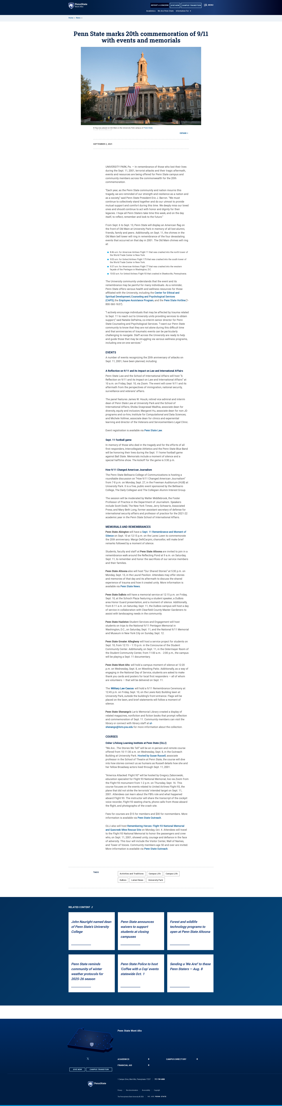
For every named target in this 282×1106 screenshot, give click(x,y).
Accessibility (146, 1090)
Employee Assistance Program (136, 300)
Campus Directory (176, 1059)
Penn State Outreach (149, 817)
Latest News (137, 880)
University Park (155, 880)
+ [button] (148, 1059)
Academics (151, 11)
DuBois (123, 880)
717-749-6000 (160, 1079)
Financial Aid (125, 1065)
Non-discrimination (132, 1090)
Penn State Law (153, 430)
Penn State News (130, 586)
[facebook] (76, 1059)
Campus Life (155, 873)
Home (71, 18)
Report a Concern (159, 5)
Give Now (175, 5)
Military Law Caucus (122, 688)
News (78, 18)
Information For (182, 11)
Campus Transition (191, 5)
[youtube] (98, 1059)
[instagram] (104, 1059)
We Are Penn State (166, 11)
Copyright (157, 1090)
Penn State (148, 128)
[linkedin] (82, 1059)
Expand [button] (183, 133)
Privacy (120, 1090)
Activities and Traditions (132, 873)
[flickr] (93, 1059)
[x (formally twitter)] (88, 1059)
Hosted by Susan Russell (152, 755)
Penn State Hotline (174, 300)
